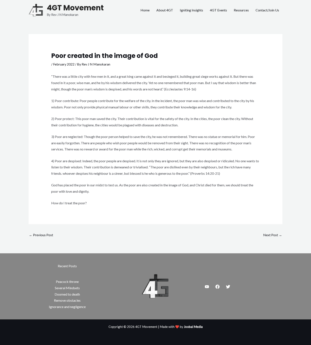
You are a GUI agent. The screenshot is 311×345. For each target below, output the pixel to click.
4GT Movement (75, 8)
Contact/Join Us (267, 10)
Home (145, 10)
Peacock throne (67, 282)
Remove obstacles (67, 300)
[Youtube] (207, 287)
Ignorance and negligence (67, 307)
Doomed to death (67, 294)
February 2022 (63, 64)
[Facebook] (217, 287)
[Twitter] (228, 287)
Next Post (272, 235)
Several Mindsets (67, 288)
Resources (241, 10)
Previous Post (41, 235)
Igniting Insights (191, 10)
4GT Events (218, 10)
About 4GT (164, 10)
